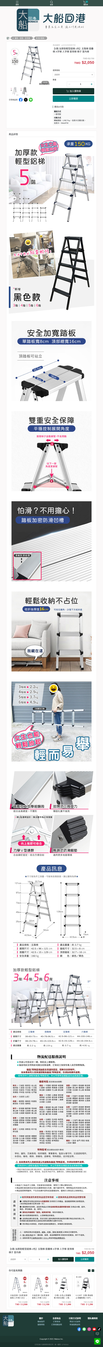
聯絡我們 (41, 1321)
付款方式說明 (75, 1318)
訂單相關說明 (56, 1324)
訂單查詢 (56, 1321)
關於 (41, 1318)
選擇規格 (56, 70)
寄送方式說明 (75, 1321)
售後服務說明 (75, 1324)
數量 (54, 80)
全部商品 (57, 1318)
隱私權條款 (93, 1318)
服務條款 (41, 1324)
